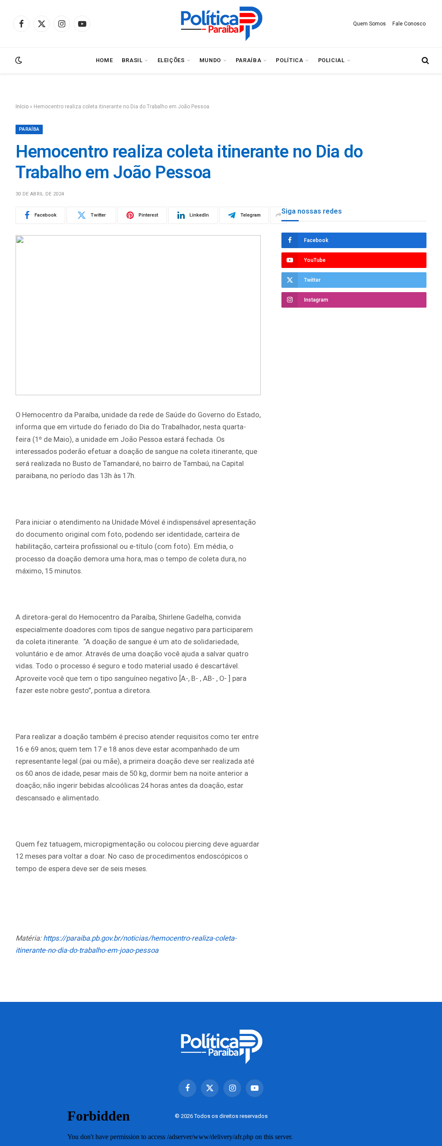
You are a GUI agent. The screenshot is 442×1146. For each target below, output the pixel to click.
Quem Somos (369, 24)
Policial (331, 60)
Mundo (210, 60)
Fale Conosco (409, 24)
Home (104, 60)
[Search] (424, 60)
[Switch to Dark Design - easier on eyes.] (17, 60)
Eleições (171, 60)
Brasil (132, 60)
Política (289, 60)
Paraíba (248, 60)
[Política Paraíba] (221, 23)
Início (22, 107)
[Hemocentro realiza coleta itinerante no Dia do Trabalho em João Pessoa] (138, 315)
